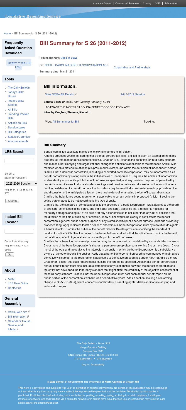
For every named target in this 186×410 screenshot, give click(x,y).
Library (147, 3)
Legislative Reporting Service (33, 16)
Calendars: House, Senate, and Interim (19, 325)
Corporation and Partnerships (132, 67)
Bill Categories (17, 132)
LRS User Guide (18, 283)
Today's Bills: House (16, 94)
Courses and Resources (127, 3)
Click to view (69, 58)
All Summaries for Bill (66, 121)
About (11, 278)
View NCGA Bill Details (60, 94)
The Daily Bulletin (19, 87)
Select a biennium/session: (16, 175)
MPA (158, 3)
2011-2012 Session (133, 94)
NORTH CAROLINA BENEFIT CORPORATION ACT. (76, 65)
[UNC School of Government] (41, 3)
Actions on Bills (17, 123)
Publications (171, 3)
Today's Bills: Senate (16, 102)
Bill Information (18, 316)
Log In (85, 364)
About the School (102, 3)
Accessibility (97, 364)
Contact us (14, 288)
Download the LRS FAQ (19, 65)
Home (7, 33)
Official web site (19, 312)
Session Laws (16, 127)
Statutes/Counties (19, 136)
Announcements (18, 141)
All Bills (12, 109)
